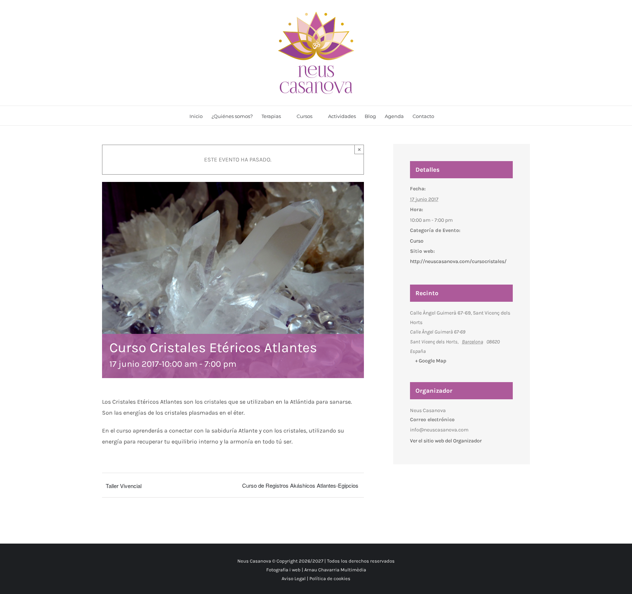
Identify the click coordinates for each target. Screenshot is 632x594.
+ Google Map (430, 361)
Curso (417, 241)
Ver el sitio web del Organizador (446, 441)
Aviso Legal (294, 578)
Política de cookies (329, 578)
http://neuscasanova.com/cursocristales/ (458, 261)
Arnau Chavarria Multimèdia (335, 569)
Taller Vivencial (124, 486)
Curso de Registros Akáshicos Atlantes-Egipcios (300, 485)
